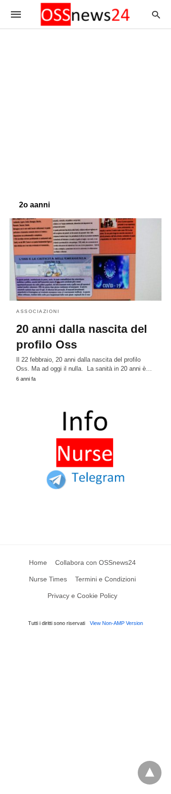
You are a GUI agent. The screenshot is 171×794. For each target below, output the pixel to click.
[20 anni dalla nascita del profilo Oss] (86, 259)
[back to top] (150, 773)
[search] (156, 14)
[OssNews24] (85, 14)
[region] (85, 110)
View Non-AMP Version (116, 623)
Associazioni (37, 311)
